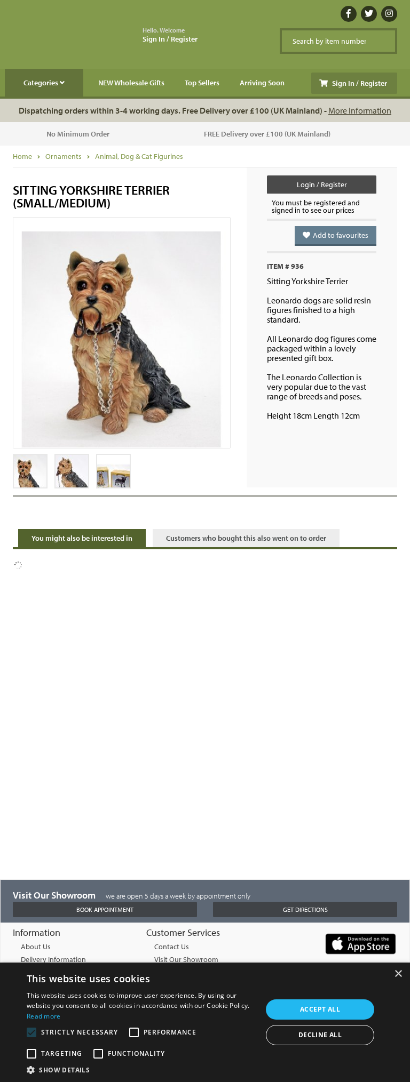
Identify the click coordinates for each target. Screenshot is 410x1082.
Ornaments (63, 156)
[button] (141, 1069)
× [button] (398, 974)
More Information (359, 110)
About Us (36, 946)
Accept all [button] (320, 1009)
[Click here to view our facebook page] (349, 14)
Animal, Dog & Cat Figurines (139, 156)
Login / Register (322, 184)
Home (22, 156)
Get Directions (305, 909)
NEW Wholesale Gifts (131, 82)
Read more (44, 1016)
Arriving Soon (262, 82)
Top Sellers (202, 82)
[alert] (205, 1022)
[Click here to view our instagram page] (389, 14)
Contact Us (171, 946)
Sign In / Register (170, 35)
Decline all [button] (320, 1034)
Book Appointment (104, 909)
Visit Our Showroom (186, 959)
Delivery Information (53, 959)
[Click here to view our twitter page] (369, 14)
